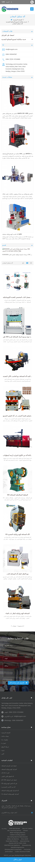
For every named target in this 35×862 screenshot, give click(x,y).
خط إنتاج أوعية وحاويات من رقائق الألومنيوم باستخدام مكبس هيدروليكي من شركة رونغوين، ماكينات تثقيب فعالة (18, 194)
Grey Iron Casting (27, 828)
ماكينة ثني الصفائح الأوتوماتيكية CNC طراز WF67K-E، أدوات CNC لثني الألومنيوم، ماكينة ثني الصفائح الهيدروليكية (18, 154)
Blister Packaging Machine (17, 833)
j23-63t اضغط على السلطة (9, 780)
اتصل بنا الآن (18, 859)
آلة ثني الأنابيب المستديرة (8, 787)
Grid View (27, 263)
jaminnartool (9, 852)
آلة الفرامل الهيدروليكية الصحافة (10, 791)
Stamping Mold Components (13, 849)
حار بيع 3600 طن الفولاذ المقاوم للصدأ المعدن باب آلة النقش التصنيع (17, 416)
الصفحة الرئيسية (17, 20)
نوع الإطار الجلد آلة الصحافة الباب (17, 574)
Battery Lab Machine (13, 839)
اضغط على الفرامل (7, 35)
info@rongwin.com (12, 49)
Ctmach (25, 831)
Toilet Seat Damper (14, 828)
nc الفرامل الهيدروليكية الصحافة (10, 794)
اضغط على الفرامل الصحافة (9, 766)
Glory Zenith (24, 839)
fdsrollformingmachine (17, 847)
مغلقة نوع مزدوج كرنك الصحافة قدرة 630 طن (17, 337)
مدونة (2, 750)
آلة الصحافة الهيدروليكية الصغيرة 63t (17, 534)
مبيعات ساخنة (5, 736)
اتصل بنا (3, 743)
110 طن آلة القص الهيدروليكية (9, 784)
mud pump (27, 849)
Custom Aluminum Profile (22, 852)
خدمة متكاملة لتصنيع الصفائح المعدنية (13, 39)
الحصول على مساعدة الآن (16, 683)
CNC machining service (14, 831)
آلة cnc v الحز (5, 773)
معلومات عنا (4, 740)
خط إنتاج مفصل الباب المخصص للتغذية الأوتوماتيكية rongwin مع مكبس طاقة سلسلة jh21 (17, 297)
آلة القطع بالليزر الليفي (7, 777)
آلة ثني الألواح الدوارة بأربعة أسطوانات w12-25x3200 (17, 455)
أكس (2, 754)
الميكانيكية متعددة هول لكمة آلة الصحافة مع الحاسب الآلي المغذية (17, 376)
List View (30, 263)
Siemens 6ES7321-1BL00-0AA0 (17, 843)
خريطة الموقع (5, 747)
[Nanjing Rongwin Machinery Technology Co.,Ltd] (9, 9)
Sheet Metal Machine (12, 841)
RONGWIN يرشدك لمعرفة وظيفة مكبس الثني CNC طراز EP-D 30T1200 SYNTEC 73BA (17, 255)
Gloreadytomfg (26, 845)
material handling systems (17, 835)
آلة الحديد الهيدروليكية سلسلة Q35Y (12, 234)
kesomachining (24, 841)
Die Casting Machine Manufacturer (17, 837)
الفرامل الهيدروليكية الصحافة (9, 769)
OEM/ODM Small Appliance (12, 845)
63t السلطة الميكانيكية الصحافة (17, 495)
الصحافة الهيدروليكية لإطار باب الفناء (18, 613)
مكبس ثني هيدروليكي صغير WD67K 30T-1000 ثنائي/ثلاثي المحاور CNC (18, 114)
